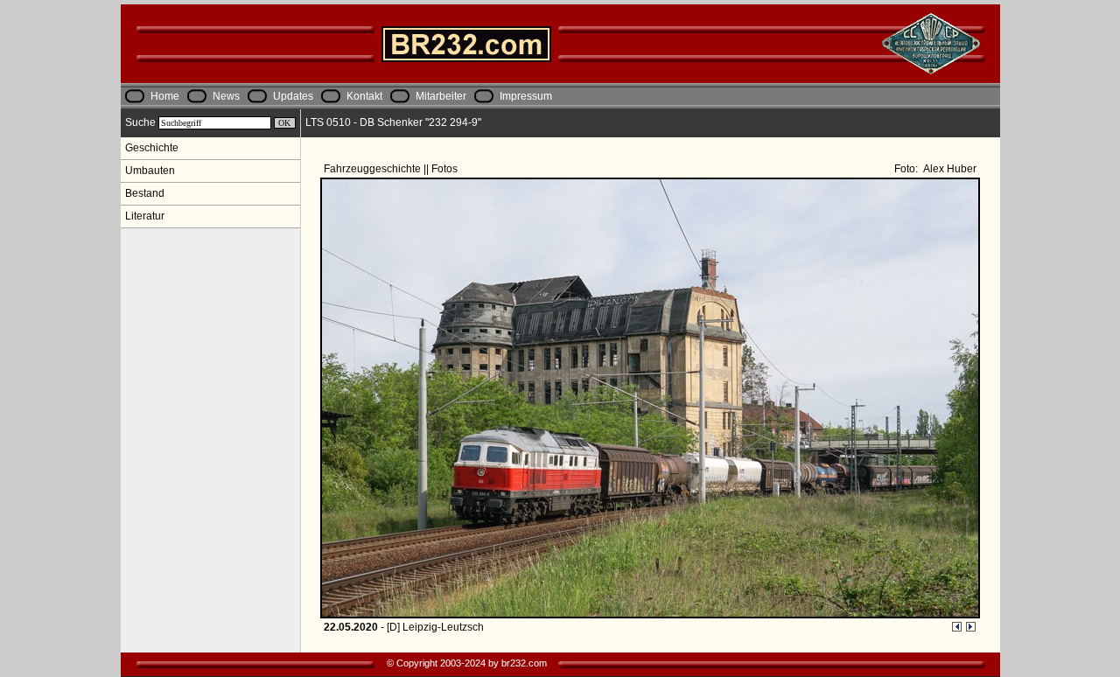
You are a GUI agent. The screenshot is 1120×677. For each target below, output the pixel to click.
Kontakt (364, 96)
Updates (293, 96)
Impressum (526, 96)
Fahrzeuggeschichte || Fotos (392, 169)
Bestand (144, 193)
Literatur (144, 216)
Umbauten (150, 170)
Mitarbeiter (441, 96)
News (226, 96)
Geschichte (151, 148)
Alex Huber (948, 169)
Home (164, 96)
